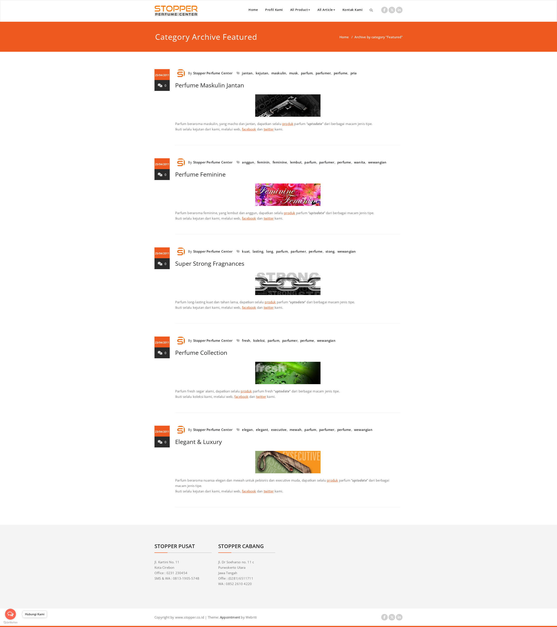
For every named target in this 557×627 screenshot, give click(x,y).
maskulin (278, 73)
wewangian (377, 162)
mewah (296, 429)
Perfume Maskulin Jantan (209, 85)
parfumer (323, 73)
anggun (248, 162)
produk (287, 124)
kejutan (262, 73)
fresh (246, 340)
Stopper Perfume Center (212, 73)
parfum (307, 73)
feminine (280, 162)
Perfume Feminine (200, 174)
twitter (269, 129)
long (269, 251)
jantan (247, 73)
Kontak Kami (352, 10)
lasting (258, 251)
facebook (249, 129)
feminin (263, 162)
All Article (325, 10)
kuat (246, 251)
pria (354, 73)
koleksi (259, 340)
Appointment (229, 617)
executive (279, 429)
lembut (296, 162)
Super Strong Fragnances (209, 263)
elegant (262, 429)
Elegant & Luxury (198, 442)
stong (329, 251)
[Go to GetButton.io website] (10, 622)
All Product (299, 10)
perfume (340, 73)
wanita (359, 162)
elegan (247, 429)
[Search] (371, 10)
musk (293, 73)
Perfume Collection (201, 353)
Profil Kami (274, 10)
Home (253, 10)
